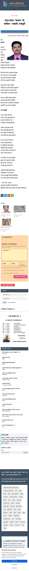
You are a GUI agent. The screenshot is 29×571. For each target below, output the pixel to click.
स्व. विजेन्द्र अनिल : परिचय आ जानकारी (9, 378)
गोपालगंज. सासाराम (13, 497)
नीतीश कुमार (6, 506)
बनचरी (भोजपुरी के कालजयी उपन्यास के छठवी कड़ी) (6, 226)
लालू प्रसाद (6, 525)
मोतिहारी (11, 522)
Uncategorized (5, 385)
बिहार (15, 512)
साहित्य (16, 16)
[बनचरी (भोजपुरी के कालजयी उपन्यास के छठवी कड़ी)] (6, 222)
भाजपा (5, 516)
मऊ (13, 519)
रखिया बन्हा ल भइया (6, 357)
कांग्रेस (5, 494)
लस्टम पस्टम (22, 522)
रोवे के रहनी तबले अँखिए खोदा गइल (9, 399)
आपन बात (24, 439)
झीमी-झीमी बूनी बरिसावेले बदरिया (8, 362)
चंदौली (5, 500)
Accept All (14, 561)
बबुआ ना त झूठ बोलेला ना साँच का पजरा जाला (11, 409)
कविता (12, 16)
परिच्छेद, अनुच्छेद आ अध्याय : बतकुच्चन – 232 (11, 352)
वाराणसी (11, 525)
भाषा (3, 353)
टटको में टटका (6, 503)
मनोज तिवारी (18, 519)
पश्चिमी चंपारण (19, 506)
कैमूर (9, 494)
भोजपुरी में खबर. (7, 519)
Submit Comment (20, 276)
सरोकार (8, 380)
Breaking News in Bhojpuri (11, 487)
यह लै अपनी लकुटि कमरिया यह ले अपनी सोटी (11, 388)
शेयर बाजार (17, 525)
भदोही (23, 512)
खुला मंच (17, 441)
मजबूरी (26, 35)
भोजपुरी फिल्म (16, 516)
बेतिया (19, 512)
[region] (14, 559)
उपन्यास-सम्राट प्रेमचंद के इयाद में (8, 394)
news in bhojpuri (8, 490)
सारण (23, 525)
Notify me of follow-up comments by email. (13, 270)
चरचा (3, 416)
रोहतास (16, 522)
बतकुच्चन (5, 512)
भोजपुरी (10, 516)
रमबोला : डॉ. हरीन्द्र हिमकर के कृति (8, 373)
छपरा (9, 500)
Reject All (14, 568)
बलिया (10, 512)
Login (4, 302)
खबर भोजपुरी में (15, 494)
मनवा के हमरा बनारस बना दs (7, 420)
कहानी (3, 411)
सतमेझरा (5, 353)
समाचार (13, 437)
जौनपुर (13, 500)
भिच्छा (15, 213)
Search (2, 450)
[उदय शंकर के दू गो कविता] (6, 209)
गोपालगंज (5, 497)
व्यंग (3, 443)
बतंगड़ (19, 509)
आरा (16, 490)
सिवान (5, 528)
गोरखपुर (20, 497)
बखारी (22, 35)
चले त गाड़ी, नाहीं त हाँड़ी (6, 404)
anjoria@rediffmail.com (13, 475)
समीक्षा (6, 443)
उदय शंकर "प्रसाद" (12, 35)
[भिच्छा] (19, 209)
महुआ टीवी (6, 522)
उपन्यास (3, 441)
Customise (14, 564)
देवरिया (12, 503)
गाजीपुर (21, 494)
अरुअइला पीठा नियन (6, 383)
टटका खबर (19, 500)
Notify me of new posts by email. (11, 273)
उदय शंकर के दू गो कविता (6, 213)
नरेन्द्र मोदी (18, 503)
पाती (4, 509)
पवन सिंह (12, 506)
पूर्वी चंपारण (9, 509)
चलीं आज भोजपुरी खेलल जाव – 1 (8, 425)
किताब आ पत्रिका (23, 437)
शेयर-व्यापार (5, 439)
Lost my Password (11, 302)
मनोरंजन (3, 421)
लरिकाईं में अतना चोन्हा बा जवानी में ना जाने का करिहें (12, 415)
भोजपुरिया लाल (4, 380)
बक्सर (15, 509)
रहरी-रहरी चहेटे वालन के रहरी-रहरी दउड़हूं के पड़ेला (11, 368)
